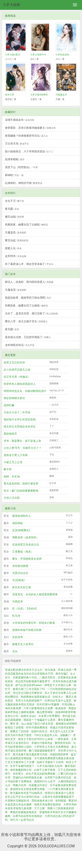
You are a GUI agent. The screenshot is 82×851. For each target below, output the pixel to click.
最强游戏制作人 (21, 515)
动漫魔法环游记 (38, 785)
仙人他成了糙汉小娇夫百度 (37, 723)
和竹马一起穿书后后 (22, 819)
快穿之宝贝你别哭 (14, 362)
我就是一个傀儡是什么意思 (39, 719)
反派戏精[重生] (21, 530)
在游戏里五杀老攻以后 (25, 544)
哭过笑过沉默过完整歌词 (27, 692)
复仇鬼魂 (50, 669)
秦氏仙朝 (14, 216)
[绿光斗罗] (16, 77)
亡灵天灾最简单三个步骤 (19, 762)
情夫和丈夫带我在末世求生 (20, 426)
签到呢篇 (60, 800)
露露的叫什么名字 (44, 781)
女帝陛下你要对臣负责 (58, 777)
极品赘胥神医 (45, 712)
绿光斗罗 (9, 94)
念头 (15, 651)
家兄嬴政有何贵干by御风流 (26, 792)
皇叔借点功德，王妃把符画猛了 (28, 337)
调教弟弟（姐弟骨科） (25, 537)
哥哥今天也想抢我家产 (28, 700)
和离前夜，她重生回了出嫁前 (26, 224)
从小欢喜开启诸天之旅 (17, 369)
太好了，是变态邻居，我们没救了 (31, 313)
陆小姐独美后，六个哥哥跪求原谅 (29, 151)
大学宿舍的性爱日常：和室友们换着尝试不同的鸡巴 (43, 622)
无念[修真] (18, 580)
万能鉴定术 (61, 94)
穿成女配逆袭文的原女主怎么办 (23, 669)
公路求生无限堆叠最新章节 (58, 796)
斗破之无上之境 (13, 462)
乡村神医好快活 (19, 345)
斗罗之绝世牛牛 (38, 54)
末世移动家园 (20, 565)
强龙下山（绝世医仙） (21, 167)
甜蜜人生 (13, 248)
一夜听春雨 (62, 739)
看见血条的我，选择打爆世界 (21, 483)
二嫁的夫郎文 (47, 677)
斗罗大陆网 (11, 5)
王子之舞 (39, 808)
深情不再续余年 (19, 119)
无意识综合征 (20, 573)
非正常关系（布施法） (17, 376)
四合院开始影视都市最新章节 (32, 681)
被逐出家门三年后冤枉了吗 (29, 689)
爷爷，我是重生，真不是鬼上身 (22, 440)
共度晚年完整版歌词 (17, 800)
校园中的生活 (39, 731)
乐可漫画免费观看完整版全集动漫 (54, 758)
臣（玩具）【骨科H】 (25, 608)
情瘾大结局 (19, 785)
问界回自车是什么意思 (58, 700)
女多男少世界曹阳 (49, 715)
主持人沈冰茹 (12, 497)
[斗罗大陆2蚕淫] (16, 37)
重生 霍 (14, 723)
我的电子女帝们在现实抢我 (20, 419)
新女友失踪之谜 (21, 587)
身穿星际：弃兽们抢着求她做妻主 (30, 127)
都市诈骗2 (61, 673)
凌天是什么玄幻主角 (62, 731)
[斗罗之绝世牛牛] (41, 37)
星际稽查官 (10, 433)
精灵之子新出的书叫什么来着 (35, 739)
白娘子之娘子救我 (44, 769)
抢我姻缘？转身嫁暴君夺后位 (26, 135)
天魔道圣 (15, 232)
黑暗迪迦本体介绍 (42, 800)
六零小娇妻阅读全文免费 (38, 708)
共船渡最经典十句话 (25, 677)
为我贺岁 (17, 601)
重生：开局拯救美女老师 (27, 558)
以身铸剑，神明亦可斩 (23, 183)
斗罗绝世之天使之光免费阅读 (51, 746)
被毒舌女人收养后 (23, 644)
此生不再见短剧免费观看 (40, 773)
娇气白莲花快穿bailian (28, 685)
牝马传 (16, 615)
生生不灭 (14, 200)
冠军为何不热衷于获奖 (18, 735)
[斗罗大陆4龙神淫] (41, 77)
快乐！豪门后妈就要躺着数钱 (21, 490)
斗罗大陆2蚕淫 (12, 54)
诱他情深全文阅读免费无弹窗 (27, 789)
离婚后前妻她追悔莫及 (23, 812)
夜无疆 (12, 208)
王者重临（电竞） (23, 551)
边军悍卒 (15, 256)
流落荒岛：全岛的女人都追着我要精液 (35, 594)
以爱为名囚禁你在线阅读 (27, 816)
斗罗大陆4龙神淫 (39, 94)
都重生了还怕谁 (19, 731)
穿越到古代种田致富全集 (27, 777)
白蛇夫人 (58, 696)
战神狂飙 (9, 405)
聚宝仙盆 (17, 240)
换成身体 (60, 708)
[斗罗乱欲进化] (66, 37)
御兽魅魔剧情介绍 (20, 769)
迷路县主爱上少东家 (16, 455)
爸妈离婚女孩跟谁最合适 (35, 696)
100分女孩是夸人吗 (45, 735)
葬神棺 (14, 175)
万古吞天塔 (17, 143)
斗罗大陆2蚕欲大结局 (49, 765)
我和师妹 (17, 523)
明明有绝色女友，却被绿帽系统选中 (25, 391)
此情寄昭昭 (14, 159)
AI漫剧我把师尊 (59, 754)
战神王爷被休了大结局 (50, 762)
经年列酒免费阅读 (36, 727)
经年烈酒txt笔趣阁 (48, 704)
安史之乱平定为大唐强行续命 (22, 796)
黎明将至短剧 (63, 742)
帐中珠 (8, 469)
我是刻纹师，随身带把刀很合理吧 (28, 297)
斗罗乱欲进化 (62, 54)
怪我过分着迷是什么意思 (59, 792)
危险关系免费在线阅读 (47, 804)
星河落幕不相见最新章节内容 (30, 754)
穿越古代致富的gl (41, 742)
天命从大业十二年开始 (17, 412)
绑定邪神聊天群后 (14, 398)
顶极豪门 (65, 735)
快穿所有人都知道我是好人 (20, 383)
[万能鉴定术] (66, 77)
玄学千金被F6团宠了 (22, 765)
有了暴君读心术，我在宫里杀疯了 (29, 264)
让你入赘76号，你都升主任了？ (22, 447)
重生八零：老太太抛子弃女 (26, 321)
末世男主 (18, 773)
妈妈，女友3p (12, 476)
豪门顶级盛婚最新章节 (42, 750)
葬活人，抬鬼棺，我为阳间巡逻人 (29, 281)
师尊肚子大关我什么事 (57, 685)
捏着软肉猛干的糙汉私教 (27, 629)
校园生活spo (28, 715)
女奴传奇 (17, 637)
